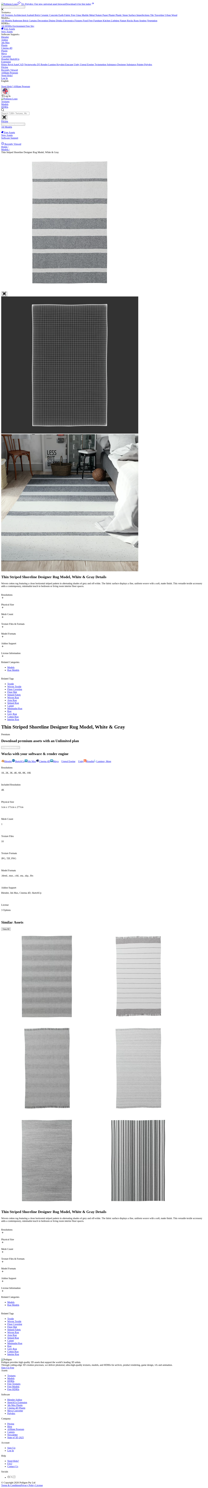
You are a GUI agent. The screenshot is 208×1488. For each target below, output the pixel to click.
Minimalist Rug (14, 708)
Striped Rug (13, 703)
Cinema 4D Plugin (16, 1408)
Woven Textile (14, 686)
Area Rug (12, 700)
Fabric (67, 15)
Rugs (136, 20)
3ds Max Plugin (15, 1405)
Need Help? (7, 75)
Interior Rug (13, 719)
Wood (174, 15)
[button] (104, 9)
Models (4, 104)
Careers (11, 1432)
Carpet (10, 705)
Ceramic (45, 15)
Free (73, 15)
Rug (9, 711)
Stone (125, 15)
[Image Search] (4, 117)
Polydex (148, 64)
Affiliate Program (9, 72)
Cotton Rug (13, 716)
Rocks (130, 20)
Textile (10, 684)
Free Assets (9, 29)
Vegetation (152, 20)
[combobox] (104, 114)
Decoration (43, 20)
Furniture (98, 20)
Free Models (13, 1386)
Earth (61, 15)
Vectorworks (30, 64)
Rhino (4, 64)
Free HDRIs (13, 1389)
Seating (143, 20)
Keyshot (60, 64)
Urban (168, 15)
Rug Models (13, 670)
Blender (5, 38)
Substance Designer (117, 64)
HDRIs (4, 107)
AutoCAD (18, 64)
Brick (38, 15)
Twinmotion (101, 64)
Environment (19, 26)
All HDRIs (6, 26)
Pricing (4, 67)
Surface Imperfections (139, 15)
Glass (79, 15)
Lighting (115, 20)
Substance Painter (135, 64)
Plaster (112, 15)
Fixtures (78, 20)
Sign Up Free (7, 1367)
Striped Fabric (14, 694)
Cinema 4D (6, 49)
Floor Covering (14, 689)
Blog (9, 1426)
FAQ (9, 1463)
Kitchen (107, 20)
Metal (92, 15)
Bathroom (18, 20)
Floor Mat (12, 692)
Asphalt (30, 15)
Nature (98, 15)
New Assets (7, 31)
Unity (77, 64)
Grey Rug (12, 714)
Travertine (159, 15)
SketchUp (10, 60)
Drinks (59, 20)
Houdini (5, 59)
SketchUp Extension (17, 1402)
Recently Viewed (9, 70)
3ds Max (5, 44)
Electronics (68, 20)
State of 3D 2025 (15, 1437)
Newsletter (12, 1434)
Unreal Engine (87, 64)
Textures (5, 101)
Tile (152, 15)
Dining (52, 20)
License (39, 1485)
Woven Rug (13, 697)
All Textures (7, 15)
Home (4, 146)
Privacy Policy (28, 1485)
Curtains (33, 20)
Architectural (20, 15)
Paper (105, 15)
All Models (7, 20)
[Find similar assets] (4, 293)
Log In (4, 78)
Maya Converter (15, 1410)
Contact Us (12, 1466)
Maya (6, 55)
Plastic (119, 15)
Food (85, 20)
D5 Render (42, 64)
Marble (85, 15)
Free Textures (13, 1384)
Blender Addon (14, 1399)
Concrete (53, 15)
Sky (32, 26)
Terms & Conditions (11, 1485)
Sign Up (11, 1448)
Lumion (52, 64)
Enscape (69, 64)
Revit (10, 64)
